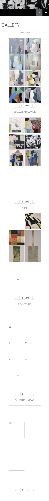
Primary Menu (45, 12)
